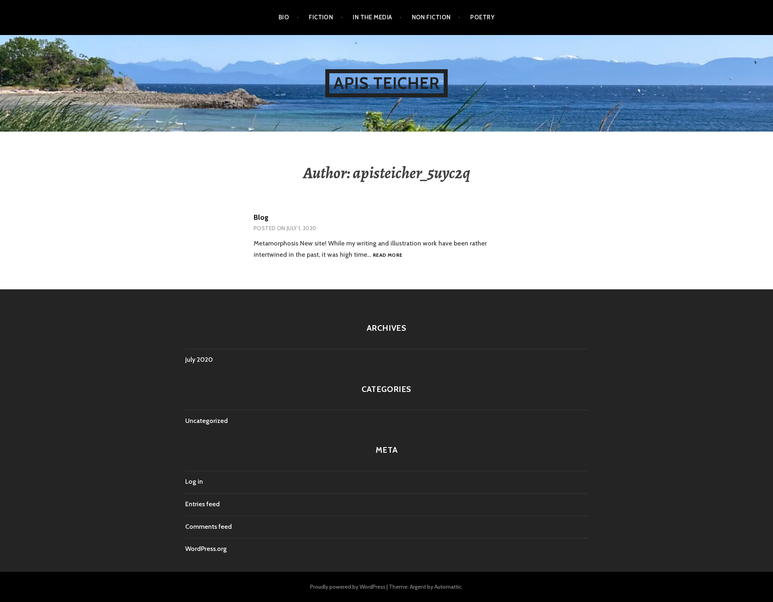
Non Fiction (431, 17)
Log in (194, 481)
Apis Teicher (386, 83)
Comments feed (208, 526)
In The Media (372, 17)
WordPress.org (206, 549)
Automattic (448, 586)
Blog (261, 217)
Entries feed (202, 504)
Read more (387, 255)
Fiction (321, 17)
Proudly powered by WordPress (347, 586)
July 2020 (199, 359)
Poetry (482, 17)
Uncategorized (206, 421)
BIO (284, 17)
